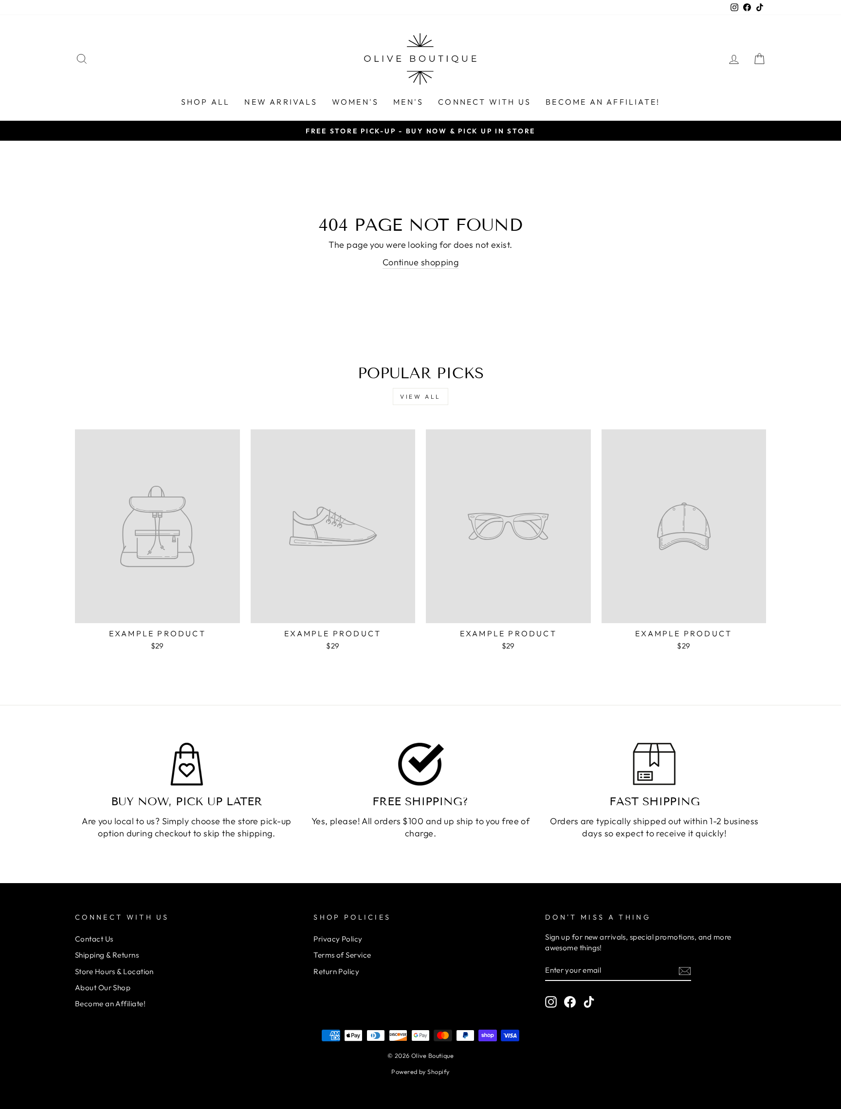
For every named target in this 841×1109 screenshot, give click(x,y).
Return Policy (336, 971)
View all (420, 396)
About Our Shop (102, 987)
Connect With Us (484, 102)
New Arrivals (280, 102)
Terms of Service (342, 955)
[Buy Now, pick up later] (186, 764)
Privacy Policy (337, 938)
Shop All (205, 102)
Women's (355, 102)
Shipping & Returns (107, 955)
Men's (408, 102)
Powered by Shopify (420, 1071)
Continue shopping (421, 262)
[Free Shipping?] (420, 764)
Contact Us (94, 938)
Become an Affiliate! (603, 102)
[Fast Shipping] (654, 764)
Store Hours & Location (114, 971)
